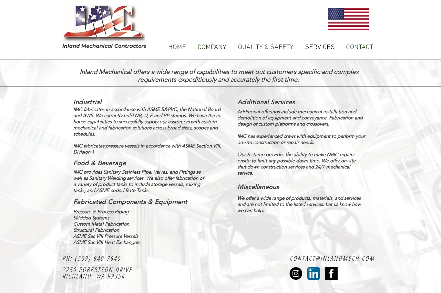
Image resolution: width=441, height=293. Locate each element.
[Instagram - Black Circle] (296, 273)
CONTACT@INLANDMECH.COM (332, 258)
